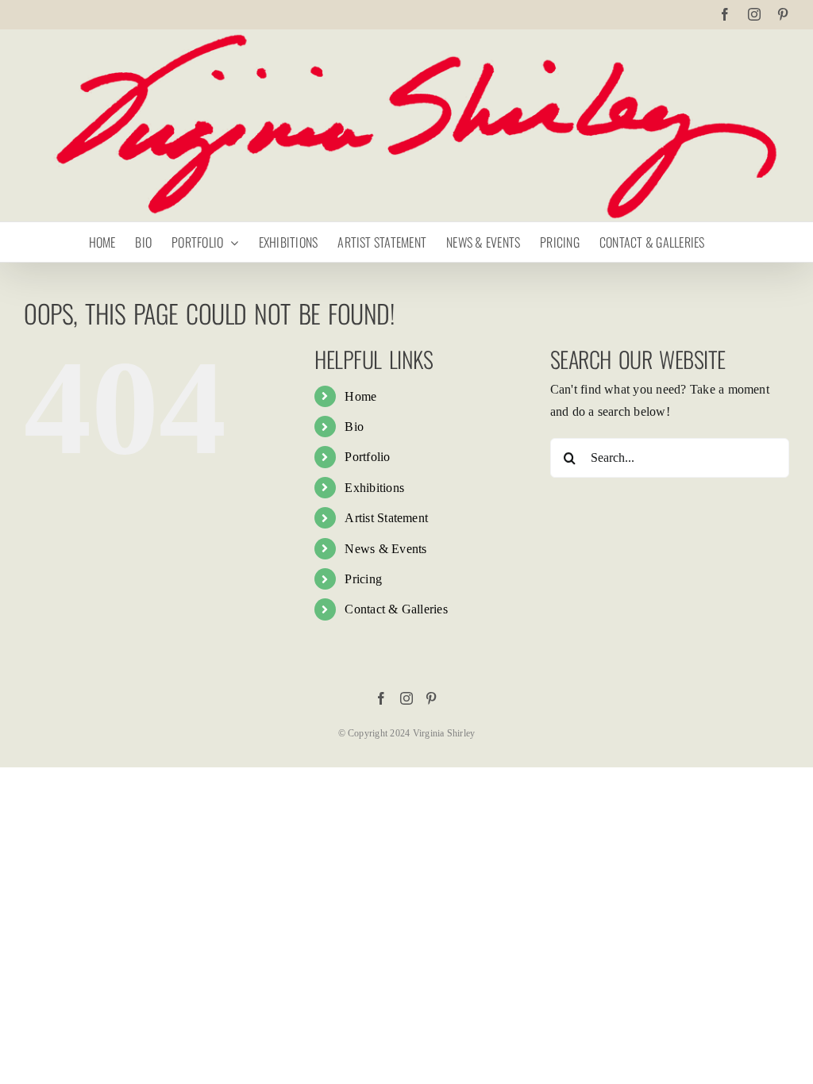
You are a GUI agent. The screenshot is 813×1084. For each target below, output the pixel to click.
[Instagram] (406, 698)
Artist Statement (386, 518)
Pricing (363, 579)
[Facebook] (381, 698)
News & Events (385, 548)
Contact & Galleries (396, 609)
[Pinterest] (431, 698)
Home (360, 396)
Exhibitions (374, 487)
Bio (354, 426)
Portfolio (367, 456)
